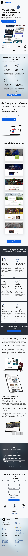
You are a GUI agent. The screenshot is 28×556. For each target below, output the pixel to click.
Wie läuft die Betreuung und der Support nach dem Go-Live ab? (13, 461)
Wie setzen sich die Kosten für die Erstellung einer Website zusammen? (12, 459)
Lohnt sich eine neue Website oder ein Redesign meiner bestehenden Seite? (12, 452)
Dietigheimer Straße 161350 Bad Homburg (18, 531)
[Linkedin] (6, 533)
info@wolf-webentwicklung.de (14, 513)
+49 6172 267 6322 (18, 532)
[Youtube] (5, 533)
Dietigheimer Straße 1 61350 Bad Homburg (23, 512)
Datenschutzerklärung (11, 497)
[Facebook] (2, 533)
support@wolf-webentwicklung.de (14, 514)
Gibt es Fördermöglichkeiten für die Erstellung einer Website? (13, 466)
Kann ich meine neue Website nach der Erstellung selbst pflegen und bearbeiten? (12, 456)
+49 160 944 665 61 (5, 512)
